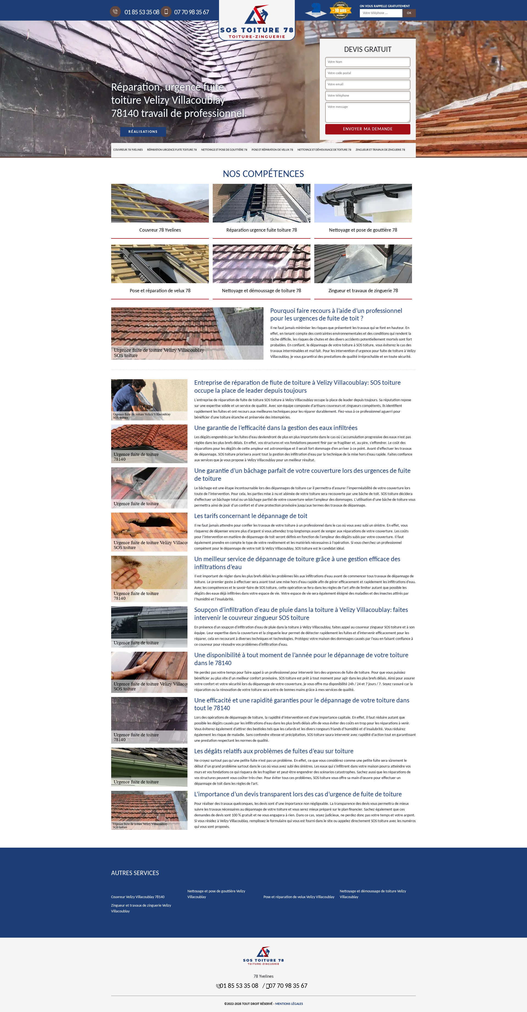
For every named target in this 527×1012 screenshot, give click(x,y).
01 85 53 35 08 (141, 12)
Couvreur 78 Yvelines (128, 149)
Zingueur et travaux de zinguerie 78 (380, 149)
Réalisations (143, 132)
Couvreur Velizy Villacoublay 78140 (137, 897)
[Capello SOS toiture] (263, 955)
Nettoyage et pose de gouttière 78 (224, 149)
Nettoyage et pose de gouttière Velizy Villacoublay (216, 894)
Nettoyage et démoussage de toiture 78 (324, 149)
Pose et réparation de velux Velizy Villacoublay (299, 897)
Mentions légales (289, 1004)
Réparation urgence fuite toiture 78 (172, 149)
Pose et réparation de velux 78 (272, 149)
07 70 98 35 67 (191, 12)
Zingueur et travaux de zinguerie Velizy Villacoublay (141, 908)
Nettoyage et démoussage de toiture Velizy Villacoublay (373, 894)
